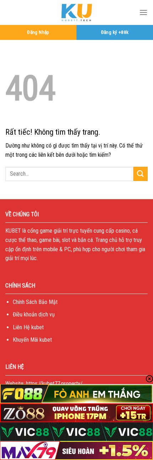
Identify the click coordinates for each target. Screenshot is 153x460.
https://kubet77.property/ (54, 383)
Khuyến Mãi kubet (32, 339)
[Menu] (143, 12)
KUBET (13, 230)
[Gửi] (140, 174)
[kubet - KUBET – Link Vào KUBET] (76, 12)
